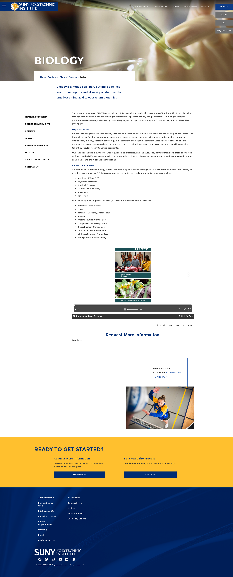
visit (224, 22)
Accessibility (74, 497)
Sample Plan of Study (38, 145)
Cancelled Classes (47, 516)
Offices (71, 508)
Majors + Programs (69, 77)
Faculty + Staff (190, 6)
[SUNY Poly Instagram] (52, 558)
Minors (29, 138)
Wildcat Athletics (76, 513)
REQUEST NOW (79, 474)
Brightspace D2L (46, 511)
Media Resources (46, 540)
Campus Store (75, 503)
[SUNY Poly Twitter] (45, 558)
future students (142, 6)
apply (224, 14)
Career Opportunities (38, 159)
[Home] (33, 6)
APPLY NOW (150, 474)
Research (205, 6)
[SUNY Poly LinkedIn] (66, 558)
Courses (30, 131)
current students (161, 6)
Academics (53, 77)
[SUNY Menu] (4, 6)
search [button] (224, 6)
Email (41, 535)
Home (43, 77)
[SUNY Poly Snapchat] (72, 558)
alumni (176, 6)
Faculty (29, 152)
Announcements (46, 497)
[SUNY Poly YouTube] (59, 558)
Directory (42, 530)
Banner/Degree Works (45, 504)
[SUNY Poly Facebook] (39, 558)
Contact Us (32, 166)
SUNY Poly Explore (77, 519)
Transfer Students (36, 117)
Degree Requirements (37, 124)
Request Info (224, 30)
